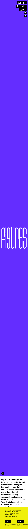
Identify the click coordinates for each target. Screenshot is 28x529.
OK (7, 521)
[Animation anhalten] (2, 473)
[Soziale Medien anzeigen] (25, 16)
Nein (19, 521)
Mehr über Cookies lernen (11, 516)
